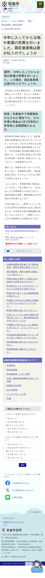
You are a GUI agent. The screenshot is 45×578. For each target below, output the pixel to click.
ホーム (4, 21)
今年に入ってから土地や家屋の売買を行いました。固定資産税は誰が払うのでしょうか (23, 317)
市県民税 (11, 365)
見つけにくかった (15, 458)
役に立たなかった (15, 432)
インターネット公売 (16, 394)
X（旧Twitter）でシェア (22, 490)
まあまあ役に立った (16, 422)
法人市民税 (12, 390)
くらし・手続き (17, 21)
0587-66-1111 (11, 538)
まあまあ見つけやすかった (19, 448)
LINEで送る (17, 497)
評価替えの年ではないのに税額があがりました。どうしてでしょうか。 (23, 328)
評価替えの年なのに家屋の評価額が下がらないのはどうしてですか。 (23, 303)
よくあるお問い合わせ (10, 29)
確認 (22, 465)
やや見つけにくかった (17, 454)
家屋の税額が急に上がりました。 (23, 310)
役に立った (12, 418)
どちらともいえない (16, 425)
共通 (9, 399)
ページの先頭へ (34, 512)
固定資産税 (12, 370)
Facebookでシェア (20, 483)
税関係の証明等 (14, 386)
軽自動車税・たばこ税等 (18, 374)
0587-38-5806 (17, 237)
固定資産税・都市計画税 (11, 25)
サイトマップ (9, 518)
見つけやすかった (15, 444)
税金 (30, 21)
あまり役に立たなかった (18, 428)
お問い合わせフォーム (24, 251)
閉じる (30, 564)
